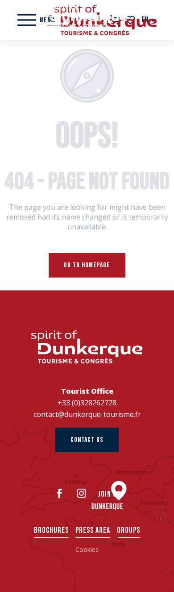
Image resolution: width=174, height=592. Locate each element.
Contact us (87, 440)
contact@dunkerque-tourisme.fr (87, 414)
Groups (128, 530)
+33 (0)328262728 (87, 403)
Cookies (87, 549)
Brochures (51, 530)
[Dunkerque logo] (87, 347)
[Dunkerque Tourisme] (87, 16)
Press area (92, 530)
